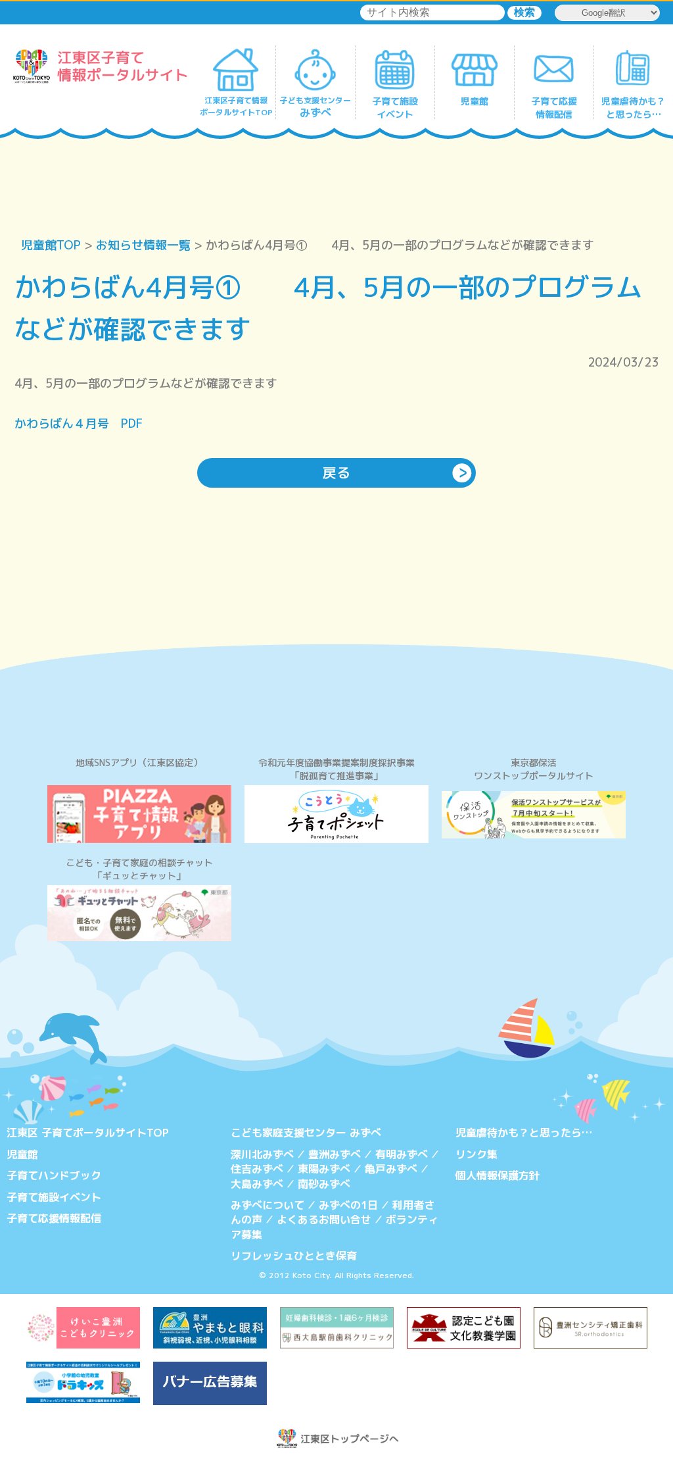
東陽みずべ (324, 1169)
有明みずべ (401, 1154)
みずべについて (267, 1205)
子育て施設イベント (54, 1197)
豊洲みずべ (334, 1154)
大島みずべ (257, 1184)
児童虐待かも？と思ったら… (523, 1132)
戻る (336, 472)
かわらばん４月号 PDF (78, 423)
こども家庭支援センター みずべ (306, 1132)
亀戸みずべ (391, 1169)
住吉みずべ (257, 1169)
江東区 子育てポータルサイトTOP (88, 1132)
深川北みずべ (262, 1154)
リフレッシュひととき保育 (294, 1255)
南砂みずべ (324, 1184)
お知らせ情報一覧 (143, 245)
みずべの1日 (348, 1205)
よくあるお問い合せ (324, 1219)
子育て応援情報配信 (54, 1218)
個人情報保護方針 (497, 1175)
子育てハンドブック (54, 1175)
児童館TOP (51, 245)
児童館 (22, 1154)
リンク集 (476, 1154)
